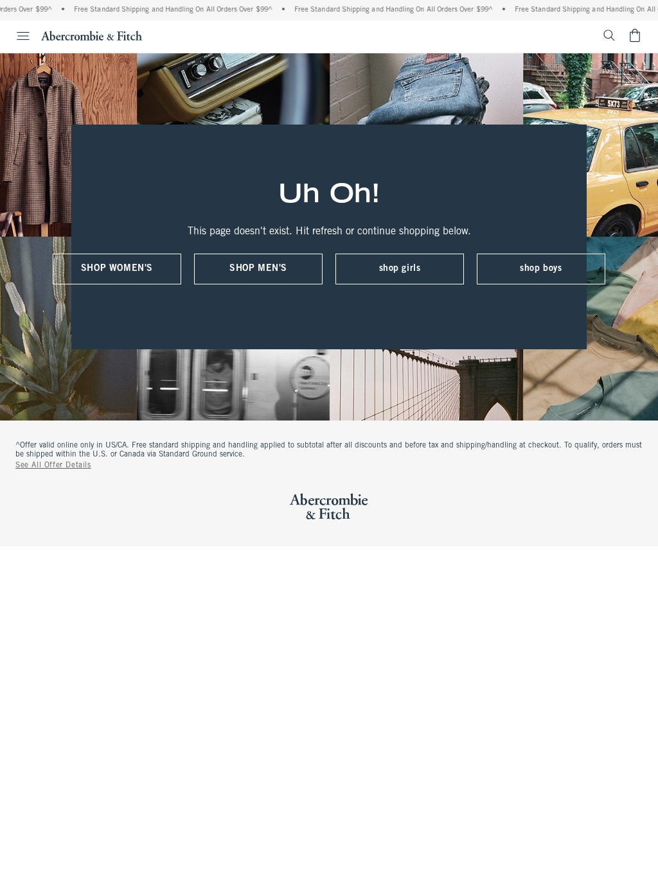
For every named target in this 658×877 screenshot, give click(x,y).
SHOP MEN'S (258, 269)
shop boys (541, 269)
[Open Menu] (16, 36)
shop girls (400, 269)
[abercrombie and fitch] (91, 35)
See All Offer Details (53, 465)
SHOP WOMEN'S (117, 269)
